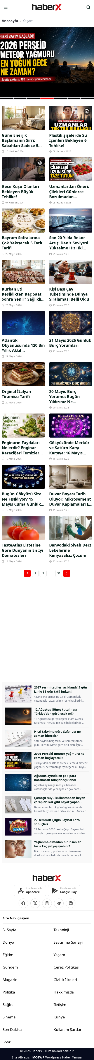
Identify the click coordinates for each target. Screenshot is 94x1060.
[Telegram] (59, 903)
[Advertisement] (47, 628)
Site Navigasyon (16, 918)
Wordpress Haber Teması (63, 1057)
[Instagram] (47, 903)
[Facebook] (23, 903)
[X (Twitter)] (35, 903)
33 (58, 573)
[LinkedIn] (70, 903)
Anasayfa (10, 21)
